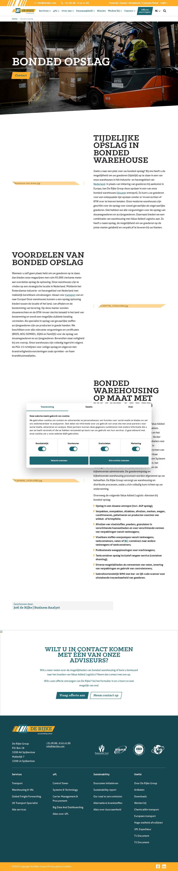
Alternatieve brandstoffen (107, 802)
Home (14, 19)
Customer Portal (150, 3)
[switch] (73, 449)
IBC (126, 541)
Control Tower (60, 783)
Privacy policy (54, 866)
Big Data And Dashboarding (68, 807)
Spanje (123, 3)
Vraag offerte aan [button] (72, 695)
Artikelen (139, 789)
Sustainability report (104, 789)
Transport (17, 783)
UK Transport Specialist (25, 802)
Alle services (19, 809)
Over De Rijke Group (145, 783)
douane (122, 192)
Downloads (140, 796)
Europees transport (145, 816)
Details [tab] (89, 406)
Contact (21, 75)
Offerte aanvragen (145, 11)
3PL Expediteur (142, 829)
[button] (162, 2)
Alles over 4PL (61, 813)
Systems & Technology (65, 789)
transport (70, 294)
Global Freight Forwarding (26, 796)
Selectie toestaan (59, 460)
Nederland (99, 184)
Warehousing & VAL (23, 789)
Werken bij (140, 802)
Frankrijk (113, 3)
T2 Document (141, 842)
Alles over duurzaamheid (107, 809)
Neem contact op (106, 695)
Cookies (67, 866)
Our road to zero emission (107, 796)
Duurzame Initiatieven (105, 783)
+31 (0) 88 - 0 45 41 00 (76, 3)
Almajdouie (134, 3)
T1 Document (141, 835)
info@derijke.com (46, 3)
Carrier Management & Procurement (65, 798)
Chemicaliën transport (146, 809)
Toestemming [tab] (47, 406)
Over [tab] (130, 406)
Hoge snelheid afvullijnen (148, 822)
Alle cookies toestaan (119, 460)
